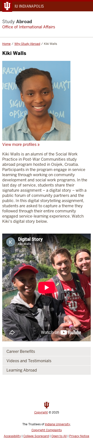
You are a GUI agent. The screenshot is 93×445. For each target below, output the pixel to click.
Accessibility (12, 436)
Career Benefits (20, 351)
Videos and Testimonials (28, 360)
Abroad (17, 21)
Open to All (59, 436)
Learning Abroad (21, 370)
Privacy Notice (79, 436)
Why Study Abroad (27, 44)
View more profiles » (21, 144)
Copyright (41, 412)
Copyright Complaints (46, 430)
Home (6, 44)
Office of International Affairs (28, 27)
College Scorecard (36, 436)
